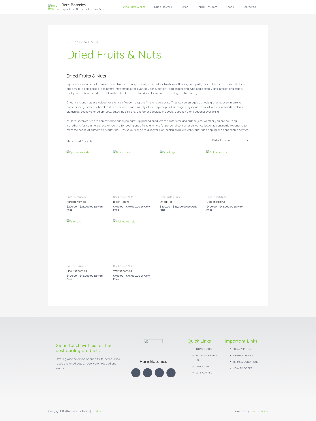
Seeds (230, 7)
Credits (96, 411)
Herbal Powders (207, 7)
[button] (263, 7)
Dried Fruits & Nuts (134, 7)
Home (70, 42)
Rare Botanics (74, 5)
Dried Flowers (163, 7)
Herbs (184, 7)
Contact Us (249, 7)
